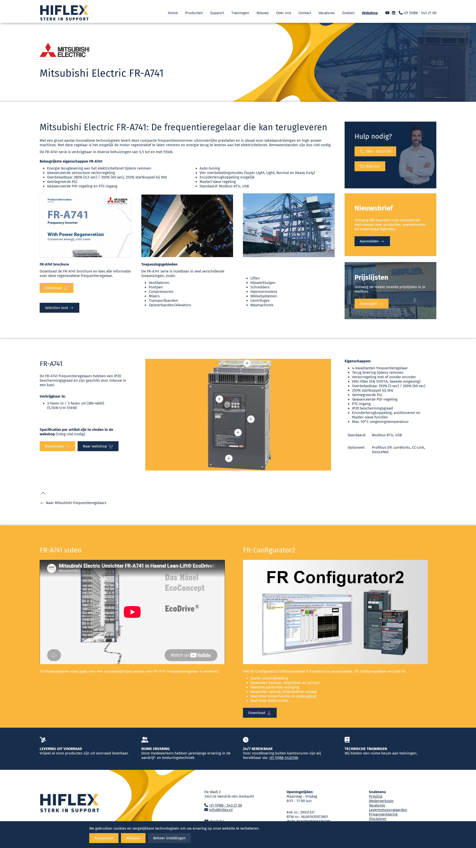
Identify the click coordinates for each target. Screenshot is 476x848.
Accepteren (103, 838)
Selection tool (56, 307)
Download (53, 288)
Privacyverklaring (383, 814)
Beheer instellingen (169, 838)
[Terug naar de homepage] (64, 13)
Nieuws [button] (263, 13)
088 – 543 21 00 (378, 151)
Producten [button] (194, 13)
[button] (219, 399)
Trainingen (240, 13)
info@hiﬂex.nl (221, 810)
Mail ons (373, 166)
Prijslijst (375, 796)
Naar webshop (95, 446)
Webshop (370, 13)
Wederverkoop (381, 801)
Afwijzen (133, 838)
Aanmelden (370, 241)
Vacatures (327, 13)
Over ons (283, 13)
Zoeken (348, 13)
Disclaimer (378, 818)
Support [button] (217, 13)
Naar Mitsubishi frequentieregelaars (76, 503)
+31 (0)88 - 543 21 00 (419, 13)
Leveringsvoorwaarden (388, 810)
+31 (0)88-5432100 (283, 757)
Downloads (54, 446)
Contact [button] (304, 13)
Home (173, 13)
